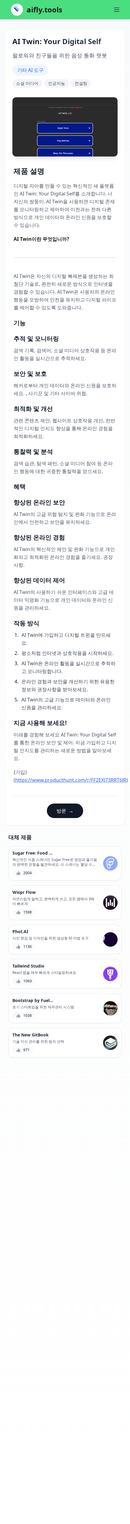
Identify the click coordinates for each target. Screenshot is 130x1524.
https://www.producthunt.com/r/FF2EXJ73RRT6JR (70, 780)
